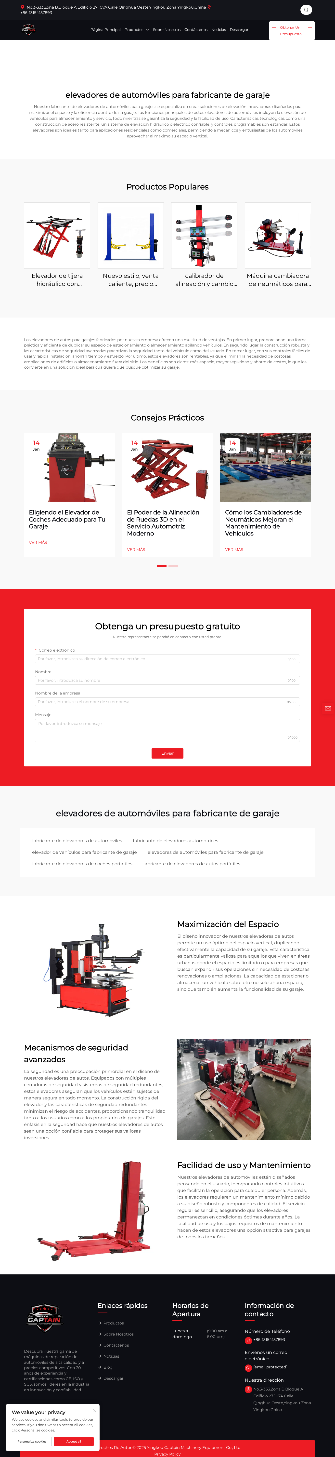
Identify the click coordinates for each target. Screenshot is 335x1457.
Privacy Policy (167, 1454)
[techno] (45, 1317)
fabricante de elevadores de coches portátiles (82, 864)
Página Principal (105, 29)
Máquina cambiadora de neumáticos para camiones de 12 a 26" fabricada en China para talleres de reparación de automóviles (278, 280)
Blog (108, 1367)
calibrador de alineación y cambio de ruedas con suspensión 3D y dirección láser (204, 280)
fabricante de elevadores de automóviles (77, 840)
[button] (162, 566)
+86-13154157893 (269, 1339)
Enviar (167, 753)
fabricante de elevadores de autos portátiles (191, 864)
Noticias (218, 29)
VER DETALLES (57, 235)
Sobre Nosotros (166, 29)
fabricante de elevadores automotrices (175, 840)
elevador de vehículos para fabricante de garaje (84, 852)
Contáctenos (195, 29)
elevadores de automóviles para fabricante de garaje (206, 852)
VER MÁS (38, 542)
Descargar (239, 29)
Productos (134, 29)
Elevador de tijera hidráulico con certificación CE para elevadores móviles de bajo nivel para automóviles (57, 280)
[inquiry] (328, 708)
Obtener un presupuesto (291, 30)
